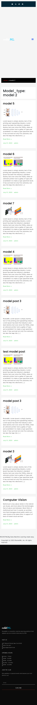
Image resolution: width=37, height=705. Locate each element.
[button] (32, 39)
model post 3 (12, 301)
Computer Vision (15, 500)
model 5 (9, 103)
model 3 (8, 451)
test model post (14, 351)
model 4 (8, 252)
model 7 (8, 203)
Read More (6, 139)
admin (16, 143)
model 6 (8, 154)
